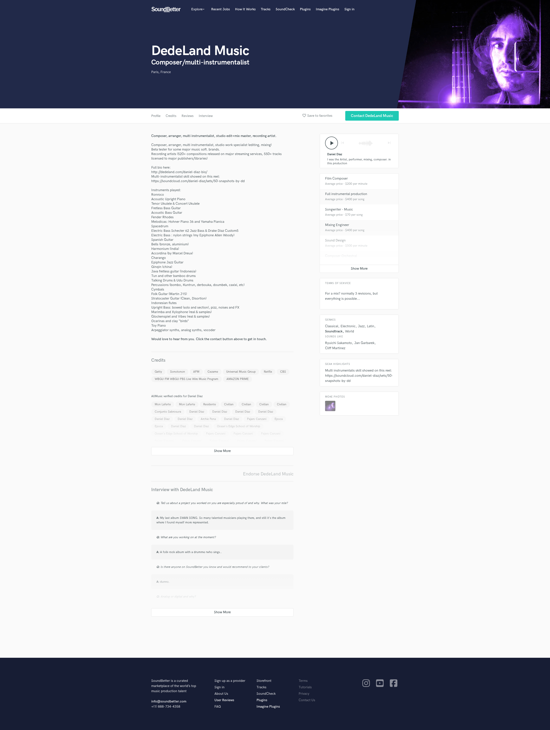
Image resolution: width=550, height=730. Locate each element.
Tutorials (305, 687)
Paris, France (161, 72)
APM (196, 371)
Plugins (305, 9)
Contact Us (307, 700)
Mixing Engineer (337, 225)
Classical (331, 326)
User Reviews (224, 700)
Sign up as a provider (229, 681)
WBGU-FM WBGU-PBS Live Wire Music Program (186, 379)
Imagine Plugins (327, 9)
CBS (283, 371)
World (349, 331)
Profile (155, 116)
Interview (206, 116)
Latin (370, 326)
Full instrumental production (346, 194)
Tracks (265, 9)
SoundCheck (285, 9)
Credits (171, 116)
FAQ (217, 707)
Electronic (348, 326)
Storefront (264, 681)
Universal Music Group (241, 371)
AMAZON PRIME (237, 379)
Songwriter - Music (339, 209)
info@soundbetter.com (168, 701)
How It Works (245, 9)
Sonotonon (177, 371)
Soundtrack (334, 331)
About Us (221, 694)
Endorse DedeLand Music (268, 474)
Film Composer (336, 179)
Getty (158, 371)
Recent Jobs (220, 9)
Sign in (349, 9)
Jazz (361, 326)
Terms (303, 681)
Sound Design (335, 240)
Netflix (268, 371)
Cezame (213, 371)
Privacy (304, 694)
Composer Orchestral (341, 256)
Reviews (188, 116)
